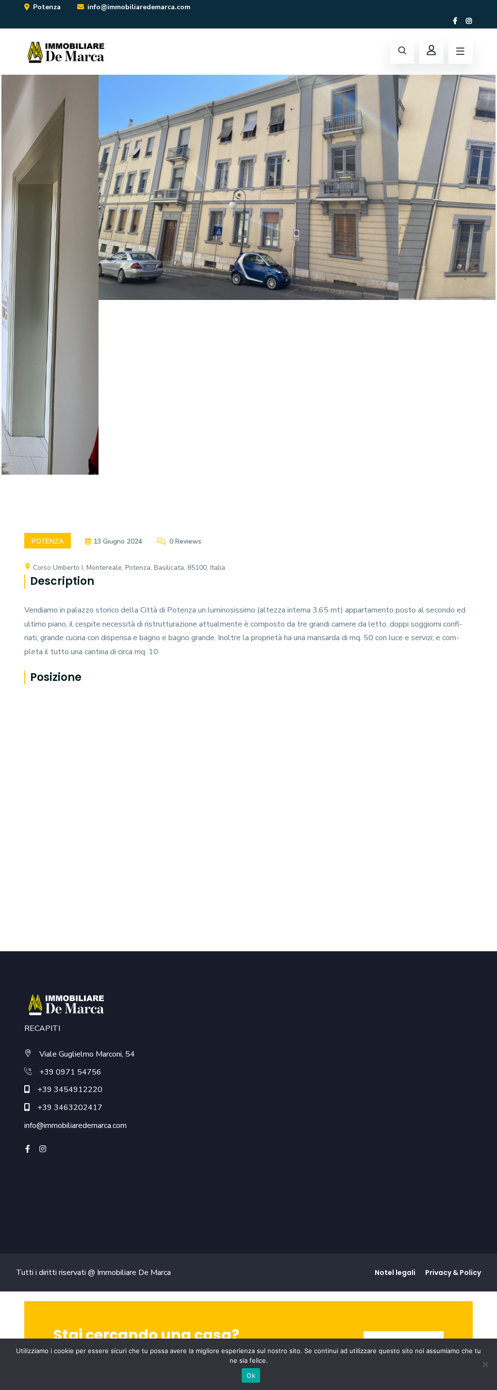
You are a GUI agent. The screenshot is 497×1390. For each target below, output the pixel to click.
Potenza (48, 541)
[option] (248, 194)
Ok (251, 1375)
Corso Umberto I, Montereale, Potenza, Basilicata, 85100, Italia (128, 567)
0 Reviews (185, 541)
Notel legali (395, 1272)
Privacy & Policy (453, 1272)
